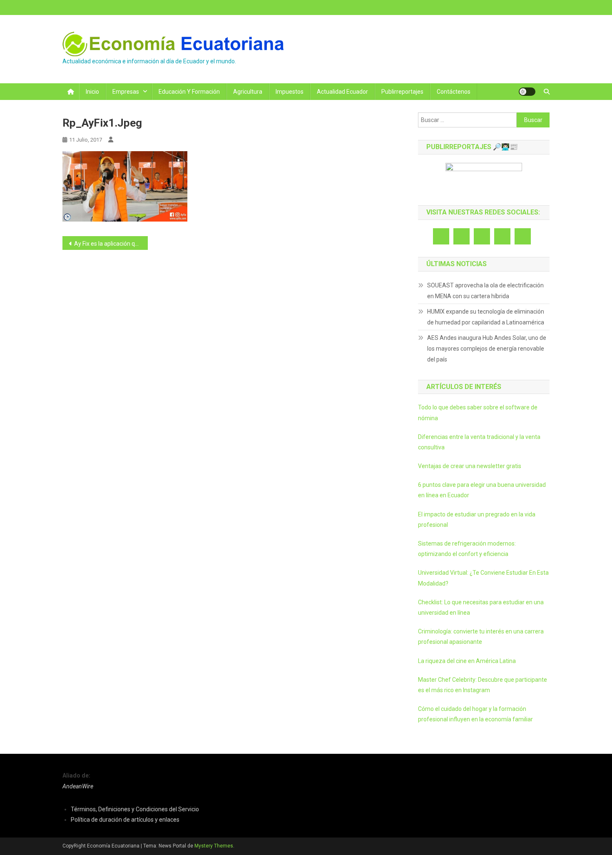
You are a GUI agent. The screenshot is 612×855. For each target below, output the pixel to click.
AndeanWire (77, 786)
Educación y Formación (189, 91)
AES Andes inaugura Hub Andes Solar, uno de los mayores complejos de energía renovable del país (486, 348)
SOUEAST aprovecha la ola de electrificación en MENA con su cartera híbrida (485, 290)
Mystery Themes (213, 846)
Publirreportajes (402, 91)
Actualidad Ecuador (342, 91)
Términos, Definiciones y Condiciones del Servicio (135, 809)
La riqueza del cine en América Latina (467, 661)
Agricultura (247, 91)
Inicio (92, 91)
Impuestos (290, 91)
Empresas (125, 91)
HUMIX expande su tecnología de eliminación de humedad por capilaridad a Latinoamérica (485, 317)
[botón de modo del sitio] (527, 91)
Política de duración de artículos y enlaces (125, 819)
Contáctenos (453, 91)
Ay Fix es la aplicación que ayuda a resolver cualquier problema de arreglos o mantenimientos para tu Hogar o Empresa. (111, 243)
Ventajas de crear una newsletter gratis (469, 466)
